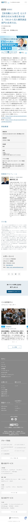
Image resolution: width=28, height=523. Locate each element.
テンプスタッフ (4, 469)
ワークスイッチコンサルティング (16, 504)
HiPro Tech (4, 410)
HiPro (2, 488)
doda (2, 479)
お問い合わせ (4, 393)
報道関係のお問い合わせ (14, 434)
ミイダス (24, 479)
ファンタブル (19, 469)
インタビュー (18, 408)
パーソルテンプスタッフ (20, 444)
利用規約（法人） (12, 431)
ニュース (3, 364)
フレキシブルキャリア (5, 471)
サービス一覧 (14, 492)
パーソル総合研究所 (5, 453)
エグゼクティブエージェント (11, 479)
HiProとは (3, 366)
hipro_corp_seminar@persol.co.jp (15, 267)
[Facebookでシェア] (8, 274)
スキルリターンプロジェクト (7, 374)
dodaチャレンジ (4, 481)
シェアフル (8, 486)
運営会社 (6, 431)
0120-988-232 (9, 265)
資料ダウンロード (5, 395)
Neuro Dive (19, 486)
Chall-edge (14, 471)
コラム (16, 410)
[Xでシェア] (12, 274)
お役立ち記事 (4, 391)
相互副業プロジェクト (6, 376)
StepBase (12, 508)
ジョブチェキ (12, 469)
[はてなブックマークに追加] (15, 274)
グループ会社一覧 (14, 458)
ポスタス (16, 506)
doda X (11, 481)
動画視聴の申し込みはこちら (14, 291)
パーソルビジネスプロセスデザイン (7, 447)
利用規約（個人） (20, 431)
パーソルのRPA (4, 504)
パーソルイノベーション (20, 450)
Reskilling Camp (5, 508)
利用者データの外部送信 (20, 433)
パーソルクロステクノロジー (20, 447)
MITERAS (11, 506)
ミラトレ (14, 486)
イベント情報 (4, 389)
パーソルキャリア (5, 450)
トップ (2, 362)
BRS (19, 479)
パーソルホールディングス (6, 444)
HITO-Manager (4, 506)
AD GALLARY (4, 372)
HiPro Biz (3, 408)
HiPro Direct (4, 406)
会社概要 (3, 368)
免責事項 (12, 433)
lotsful (2, 486)
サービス (3, 387)
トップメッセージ (5, 370)
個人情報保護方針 (6, 433)
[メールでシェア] (19, 274)
